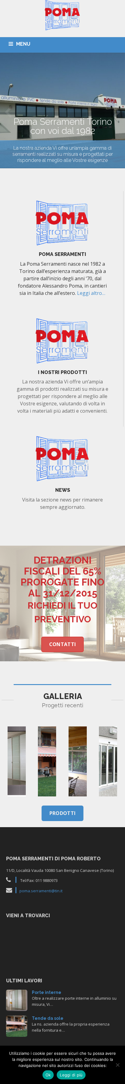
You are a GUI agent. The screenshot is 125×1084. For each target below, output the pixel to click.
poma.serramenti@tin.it (40, 890)
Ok (48, 1074)
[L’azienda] (62, 222)
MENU (23, 44)
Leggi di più (71, 1074)
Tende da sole (47, 1018)
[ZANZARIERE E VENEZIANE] (78, 761)
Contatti (62, 644)
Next (116, 111)
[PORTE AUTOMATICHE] (108, 761)
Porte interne (46, 992)
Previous (8, 111)
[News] (62, 458)
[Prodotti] (62, 340)
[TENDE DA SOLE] (47, 761)
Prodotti (62, 813)
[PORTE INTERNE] (17, 761)
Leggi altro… (91, 293)
